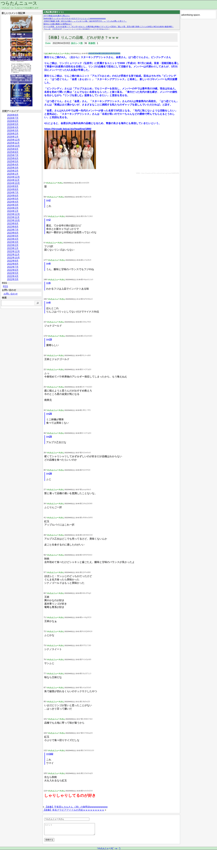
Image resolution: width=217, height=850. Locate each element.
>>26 (49, 473)
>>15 (49, 339)
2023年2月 (12, 245)
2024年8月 (12, 189)
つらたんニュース (19, 3)
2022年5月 (12, 273)
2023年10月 (13, 220)
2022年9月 (12, 260)
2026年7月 (12, 118)
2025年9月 (12, 149)
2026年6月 (12, 121)
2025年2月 (12, 171)
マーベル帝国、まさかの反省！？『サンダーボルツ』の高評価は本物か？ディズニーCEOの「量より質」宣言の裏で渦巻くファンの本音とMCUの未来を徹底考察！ (108, 27)
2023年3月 (12, 242)
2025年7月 (12, 155)
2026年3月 (12, 130)
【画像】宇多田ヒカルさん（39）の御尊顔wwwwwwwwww (76, 807)
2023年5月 (12, 236)
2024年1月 (12, 211)
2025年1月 (12, 174)
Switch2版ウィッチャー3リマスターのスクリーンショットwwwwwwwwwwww (74, 18)
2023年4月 (12, 239)
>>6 (48, 263)
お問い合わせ (11, 294)
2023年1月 (12, 248)
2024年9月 (12, 186)
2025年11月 (13, 143)
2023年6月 (12, 233)
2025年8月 (12, 152)
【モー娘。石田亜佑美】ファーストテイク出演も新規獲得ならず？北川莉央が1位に (76, 29)
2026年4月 (12, 127)
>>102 (49, 754)
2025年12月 (13, 140)
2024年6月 (12, 195)
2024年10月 (13, 183)
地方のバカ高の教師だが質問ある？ (57, 24)
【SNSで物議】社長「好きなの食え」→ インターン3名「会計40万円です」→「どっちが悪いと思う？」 (85, 21)
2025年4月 (12, 164)
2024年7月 (12, 192)
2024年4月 (12, 202)
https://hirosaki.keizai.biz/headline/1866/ (67, 128)
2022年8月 (12, 264)
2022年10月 (13, 257)
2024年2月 (12, 208)
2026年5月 (12, 124)
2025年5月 (12, 161)
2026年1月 (12, 136)
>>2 (48, 200)
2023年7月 (12, 229)
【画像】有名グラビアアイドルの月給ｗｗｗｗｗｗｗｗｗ (73, 810)
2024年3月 (12, 205)
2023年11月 (13, 217)
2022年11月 (13, 254)
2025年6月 (12, 158)
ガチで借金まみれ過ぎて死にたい (56, 16)
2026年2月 (12, 133)
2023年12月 (13, 214)
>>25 (49, 413)
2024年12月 (13, 177)
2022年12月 (13, 251)
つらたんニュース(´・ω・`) (108, 848)
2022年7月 (12, 267)
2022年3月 (12, 279)
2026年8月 (12, 115)
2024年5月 (12, 198)
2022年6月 (12, 270)
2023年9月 (12, 223)
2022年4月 (12, 276)
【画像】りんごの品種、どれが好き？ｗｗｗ (83, 37)
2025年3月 (12, 167)
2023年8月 (12, 226)
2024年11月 (13, 180)
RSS (5, 286)
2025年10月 (13, 146)
